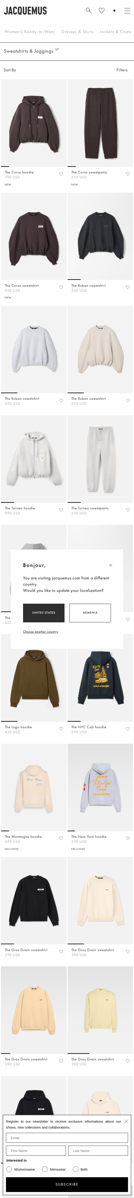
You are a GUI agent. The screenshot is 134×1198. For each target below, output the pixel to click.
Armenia (90, 613)
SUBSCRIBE (67, 1184)
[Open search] (89, 10)
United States (43, 613)
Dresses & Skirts (78, 32)
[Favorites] (61, 173)
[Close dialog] (126, 1121)
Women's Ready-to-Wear (30, 32)
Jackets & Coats (116, 32)
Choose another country (40, 632)
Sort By (10, 70)
